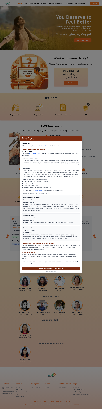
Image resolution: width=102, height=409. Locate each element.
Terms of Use (44, 146)
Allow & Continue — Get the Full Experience (51, 268)
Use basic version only (51, 271)
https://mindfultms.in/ (35, 153)
